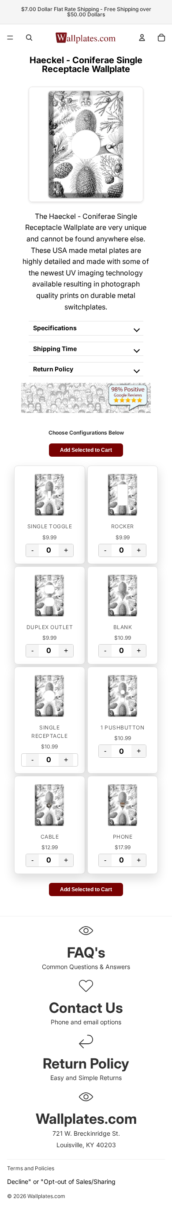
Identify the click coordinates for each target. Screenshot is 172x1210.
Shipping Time (55, 348)
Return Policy (53, 369)
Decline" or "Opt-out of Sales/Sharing (61, 1181)
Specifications (55, 328)
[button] (49, 495)
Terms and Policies (30, 1168)
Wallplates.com (46, 1196)
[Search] (29, 37)
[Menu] (10, 37)
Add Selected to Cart (86, 450)
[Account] (142, 37)
